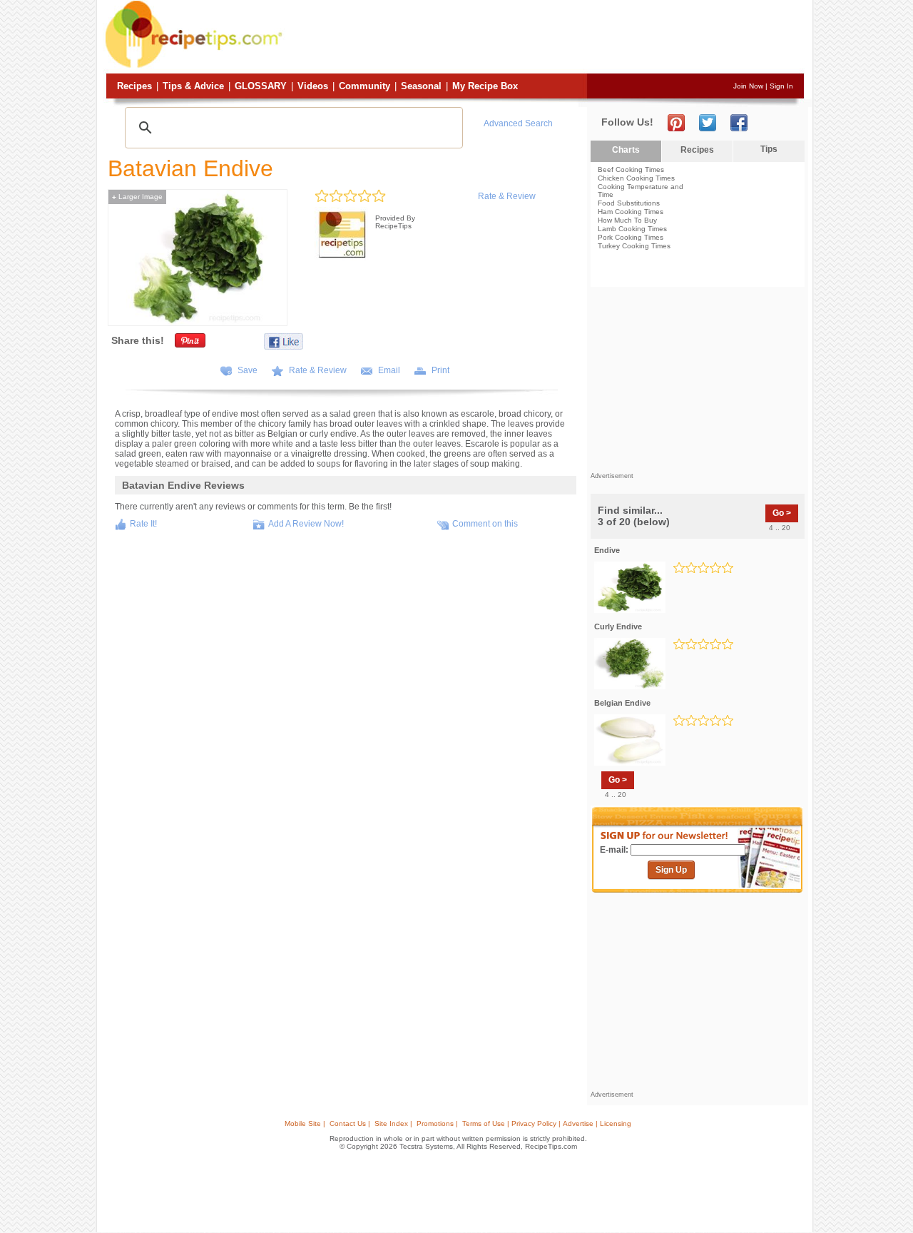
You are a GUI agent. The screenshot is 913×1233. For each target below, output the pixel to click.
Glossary (261, 86)
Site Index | (393, 1123)
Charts (626, 150)
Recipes (134, 86)
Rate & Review (507, 196)
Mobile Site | (305, 1123)
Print (440, 370)
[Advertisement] (545, 38)
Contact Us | (350, 1123)
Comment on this (485, 524)
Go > (781, 513)
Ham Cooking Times (630, 211)
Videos (312, 86)
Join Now (748, 86)
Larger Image (137, 197)
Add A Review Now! (306, 524)
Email (389, 370)
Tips (768, 149)
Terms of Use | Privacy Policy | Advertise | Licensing (546, 1123)
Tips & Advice (193, 86)
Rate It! (143, 524)
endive (607, 550)
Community (364, 86)
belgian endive (622, 703)
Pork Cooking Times (630, 237)
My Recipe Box (485, 86)
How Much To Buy (627, 220)
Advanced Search (518, 123)
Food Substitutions (629, 203)
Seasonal (421, 86)
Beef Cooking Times (631, 169)
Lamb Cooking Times (632, 229)
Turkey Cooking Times (634, 246)
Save (247, 370)
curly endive (618, 626)
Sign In (781, 86)
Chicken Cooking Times (636, 178)
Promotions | (437, 1123)
